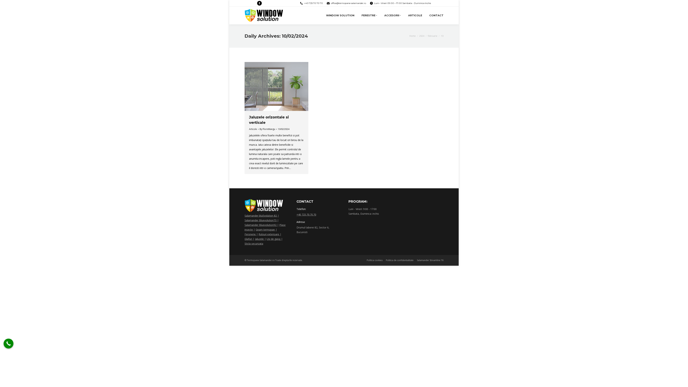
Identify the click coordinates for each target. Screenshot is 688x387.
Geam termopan (266, 229)
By (267, 129)
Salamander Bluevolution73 (261, 220)
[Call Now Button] (8, 343)
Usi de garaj (274, 239)
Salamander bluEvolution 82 (261, 215)
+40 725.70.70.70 (306, 214)
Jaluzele (259, 239)
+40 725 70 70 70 (313, 3)
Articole (253, 129)
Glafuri (249, 239)
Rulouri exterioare (269, 234)
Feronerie (250, 234)
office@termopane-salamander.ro (348, 3)
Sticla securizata (254, 243)
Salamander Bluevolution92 (261, 225)
